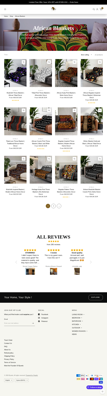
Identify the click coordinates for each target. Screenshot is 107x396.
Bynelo (15, 90)
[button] (16, 262)
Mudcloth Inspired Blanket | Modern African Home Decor (15, 191)
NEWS (74, 334)
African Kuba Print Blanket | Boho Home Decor (66, 94)
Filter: (6, 55)
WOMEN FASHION (79, 331)
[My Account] (97, 9)
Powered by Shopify (32, 375)
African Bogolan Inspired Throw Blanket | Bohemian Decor (92, 95)
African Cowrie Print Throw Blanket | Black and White (41, 142)
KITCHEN (75, 324)
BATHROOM (76, 321)
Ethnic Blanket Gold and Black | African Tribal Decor (91, 142)
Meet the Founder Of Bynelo (13, 366)
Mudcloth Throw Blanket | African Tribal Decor (15, 94)
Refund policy (8, 353)
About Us (7, 350)
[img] (53, 241)
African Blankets (20, 16)
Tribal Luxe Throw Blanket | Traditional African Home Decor (15, 143)
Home (6, 16)
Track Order (8, 340)
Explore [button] (95, 297)
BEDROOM (76, 318)
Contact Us (8, 343)
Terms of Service (10, 362)
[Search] (94, 9)
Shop (11, 16)
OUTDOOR (76, 328)
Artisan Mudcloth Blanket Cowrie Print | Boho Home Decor (92, 192)
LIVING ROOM (77, 314)
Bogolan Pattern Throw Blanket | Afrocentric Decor (66, 191)
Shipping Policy (9, 356)
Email (6, 319)
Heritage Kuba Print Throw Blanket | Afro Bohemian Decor (41, 192)
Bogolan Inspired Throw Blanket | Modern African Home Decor (66, 143)
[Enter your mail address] (33, 323)
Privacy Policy (9, 359)
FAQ (5, 346)
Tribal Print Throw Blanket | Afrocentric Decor (41, 94)
